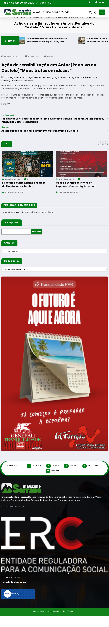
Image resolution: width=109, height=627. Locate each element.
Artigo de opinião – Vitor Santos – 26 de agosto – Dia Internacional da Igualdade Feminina (78, 184)
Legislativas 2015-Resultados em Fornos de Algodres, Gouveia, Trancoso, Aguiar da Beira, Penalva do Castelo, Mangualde (52, 120)
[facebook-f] (89, 2)
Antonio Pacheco (12, 179)
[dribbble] (96, 2)
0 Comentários (33, 57)
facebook (36, 465)
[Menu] (102, 12)
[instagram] (99, 2)
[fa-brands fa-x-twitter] (93, 2)
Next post (5, 127)
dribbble (73, 465)
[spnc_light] (95, 12)
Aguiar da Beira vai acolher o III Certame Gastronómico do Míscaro (39, 130)
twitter (55, 465)
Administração (53, 611)
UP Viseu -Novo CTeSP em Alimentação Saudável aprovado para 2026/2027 (37, 40)
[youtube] (103, 2)
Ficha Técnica (67, 611)
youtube (55, 470)
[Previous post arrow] (107, 118)
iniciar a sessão (16, 212)
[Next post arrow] (107, 130)
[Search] (90, 13)
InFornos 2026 (38, 611)
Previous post (7, 115)
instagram (93, 465)
